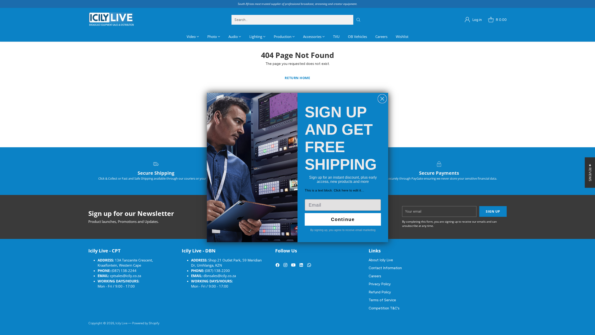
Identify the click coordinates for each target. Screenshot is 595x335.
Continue (343, 219)
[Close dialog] (382, 99)
